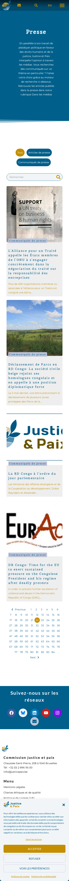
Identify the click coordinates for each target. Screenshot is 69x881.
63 (42, 641)
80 (31, 652)
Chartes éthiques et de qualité (22, 792)
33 (42, 625)
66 (58, 641)
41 (32, 630)
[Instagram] (57, 713)
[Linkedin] (34, 713)
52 (37, 636)
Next (33, 657)
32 (37, 625)
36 (58, 625)
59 (21, 641)
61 (32, 641)
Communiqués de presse (27, 240)
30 (26, 625)
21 (32, 620)
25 (53, 620)
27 (10, 625)
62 (37, 641)
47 (10, 636)
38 (16, 630)
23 (42, 620)
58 (16, 641)
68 (16, 646)
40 (26, 630)
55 (53, 636)
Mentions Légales (14, 787)
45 (53, 630)
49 (21, 636)
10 (26, 614)
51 (32, 636)
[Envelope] (34, 721)
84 (53, 652)
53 (42, 636)
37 (10, 630)
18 (16, 620)
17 (11, 620)
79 (26, 652)
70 (26, 646)
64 (47, 641)
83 (47, 652)
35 (53, 625)
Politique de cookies (20, 876)
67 (10, 646)
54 (47, 636)
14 (48, 614)
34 (47, 625)
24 (47, 620)
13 (42, 614)
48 (16, 636)
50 (26, 636)
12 (37, 614)
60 (26, 641)
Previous (20, 609)
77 (16, 652)
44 (47, 630)
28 (16, 625)
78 (21, 652)
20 (26, 620)
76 (58, 646)
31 (32, 625)
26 (58, 620)
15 (53, 614)
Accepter (34, 848)
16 (58, 614)
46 (58, 630)
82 (42, 652)
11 (32, 614)
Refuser (34, 858)
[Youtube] (46, 713)
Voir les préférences (34, 868)
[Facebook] (11, 713)
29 (21, 625)
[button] (63, 805)
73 (42, 646)
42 (37, 630)
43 (42, 630)
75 (53, 646)
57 (10, 641)
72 (37, 646)
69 (21, 646)
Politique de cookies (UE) (19, 798)
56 (58, 636)
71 (32, 646)
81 (37, 652)
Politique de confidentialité (43, 876)
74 (47, 646)
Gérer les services (34, 839)
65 (53, 641)
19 (21, 620)
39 (21, 630)
